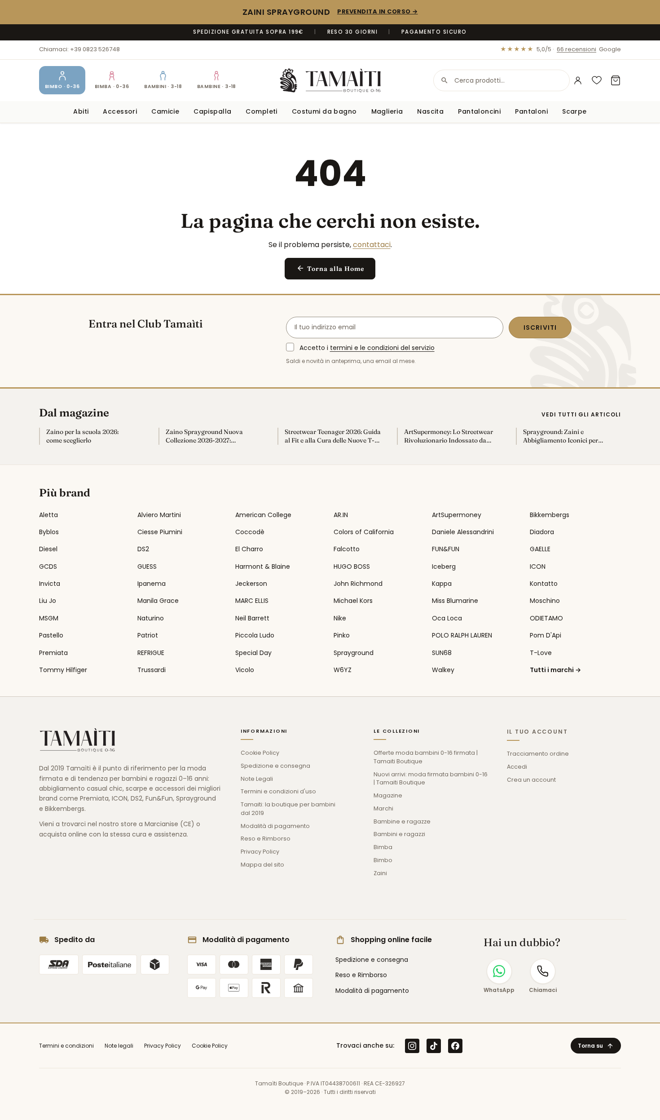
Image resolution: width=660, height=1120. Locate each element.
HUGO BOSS (352, 566)
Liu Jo (47, 600)
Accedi (517, 766)
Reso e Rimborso (265, 838)
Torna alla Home (330, 268)
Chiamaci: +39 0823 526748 (79, 49)
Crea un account (531, 780)
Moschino (545, 600)
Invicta (49, 583)
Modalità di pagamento (275, 826)
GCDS (48, 566)
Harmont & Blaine (262, 566)
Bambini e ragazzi (399, 834)
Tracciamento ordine (538, 753)
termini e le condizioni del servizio (382, 347)
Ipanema (151, 583)
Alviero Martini (159, 514)
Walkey (443, 669)
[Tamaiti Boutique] (77, 740)
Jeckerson (251, 583)
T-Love (541, 652)
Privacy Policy (260, 851)
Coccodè (249, 531)
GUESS (147, 566)
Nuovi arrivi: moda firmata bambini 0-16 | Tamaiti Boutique (431, 778)
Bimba (383, 847)
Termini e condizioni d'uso (278, 791)
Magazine (388, 795)
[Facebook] (455, 1046)
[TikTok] (434, 1046)
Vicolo (244, 669)
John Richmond (358, 583)
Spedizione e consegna (275, 766)
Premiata (53, 652)
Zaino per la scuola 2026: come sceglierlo (82, 436)
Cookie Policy (260, 753)
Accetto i (367, 347)
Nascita (430, 111)
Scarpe (574, 111)
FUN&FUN (445, 549)
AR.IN (341, 514)
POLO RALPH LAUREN (462, 635)
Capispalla (212, 111)
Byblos (49, 531)
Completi (261, 111)
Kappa (442, 583)
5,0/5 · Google (560, 49)
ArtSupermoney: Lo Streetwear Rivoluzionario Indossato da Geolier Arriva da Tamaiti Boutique (448, 436)
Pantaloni (531, 111)
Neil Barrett (252, 618)
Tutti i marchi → (555, 669)
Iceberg (444, 566)
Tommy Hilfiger (63, 669)
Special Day (253, 652)
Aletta (48, 514)
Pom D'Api (545, 635)
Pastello (51, 635)
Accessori (120, 111)
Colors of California (364, 531)
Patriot (147, 635)
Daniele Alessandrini (463, 531)
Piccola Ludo (254, 635)
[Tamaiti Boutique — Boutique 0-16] (330, 80)
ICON (538, 566)
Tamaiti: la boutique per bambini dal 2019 (288, 809)
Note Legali (257, 779)
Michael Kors (353, 600)
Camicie (165, 111)
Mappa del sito (262, 864)
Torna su (596, 1045)
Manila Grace (158, 600)
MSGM (48, 618)
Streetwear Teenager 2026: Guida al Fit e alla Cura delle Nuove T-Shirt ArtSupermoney (333, 436)
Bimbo (383, 860)
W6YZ (343, 669)
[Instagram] (412, 1046)
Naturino (150, 618)
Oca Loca (447, 618)
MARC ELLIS (251, 600)
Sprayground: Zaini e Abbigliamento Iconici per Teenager (560, 436)
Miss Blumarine (455, 600)
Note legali (119, 1045)
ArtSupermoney (456, 514)
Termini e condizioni (66, 1045)
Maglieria (387, 111)
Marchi (383, 808)
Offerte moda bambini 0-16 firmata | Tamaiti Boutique (426, 757)
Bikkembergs (549, 514)
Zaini (380, 873)
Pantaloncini (479, 111)
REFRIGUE (150, 652)
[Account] (577, 80)
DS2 (143, 549)
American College (263, 514)
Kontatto (544, 583)
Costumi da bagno (324, 111)
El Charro (249, 549)
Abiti (80, 111)
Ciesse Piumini (159, 531)
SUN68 (442, 652)
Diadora (542, 531)
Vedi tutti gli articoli (581, 414)
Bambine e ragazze (402, 821)
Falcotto (347, 549)
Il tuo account (537, 731)
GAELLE (540, 549)
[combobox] (501, 80)
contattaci (372, 244)
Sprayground (354, 652)
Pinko (342, 635)
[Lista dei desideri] (596, 80)
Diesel (48, 549)
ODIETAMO (546, 618)
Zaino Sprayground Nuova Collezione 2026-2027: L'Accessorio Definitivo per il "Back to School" (207, 436)
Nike (340, 618)
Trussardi (151, 669)
